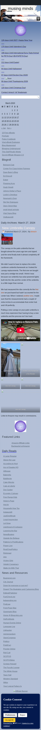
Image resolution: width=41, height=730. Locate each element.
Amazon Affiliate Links (20, 443)
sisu (5, 557)
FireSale (5, 136)
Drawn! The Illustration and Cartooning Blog (21, 589)
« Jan (3, 128)
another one (28, 296)
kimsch (34, 232)
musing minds (20, 8)
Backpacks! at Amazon (20, 446)
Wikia (5, 682)
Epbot (5, 180)
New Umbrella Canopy (18, 228)
